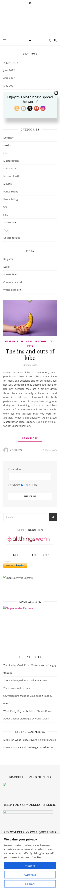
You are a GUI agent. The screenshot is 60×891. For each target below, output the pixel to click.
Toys (6, 230)
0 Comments (50, 450)
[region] (30, 862)
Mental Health (11, 176)
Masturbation (11, 160)
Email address (16, 469)
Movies (7, 183)
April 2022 (9, 77)
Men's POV (9, 168)
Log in (6, 266)
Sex (5, 207)
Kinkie (7, 739)
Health (7, 145)
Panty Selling (10, 199)
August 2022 (10, 62)
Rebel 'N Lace (30, 19)
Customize (30, 874)
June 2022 (9, 70)
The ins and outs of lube (30, 354)
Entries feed (10, 274)
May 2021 (9, 85)
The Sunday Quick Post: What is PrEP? (25, 680)
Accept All (30, 865)
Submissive (9, 222)
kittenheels (16, 450)
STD (5, 214)
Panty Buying (10, 191)
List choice (14, 485)
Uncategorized (11, 237)
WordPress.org (12, 289)
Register (8, 259)
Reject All (30, 883)
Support (7, 561)
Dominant (8, 137)
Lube (6, 153)
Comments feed (12, 282)
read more (30, 438)
